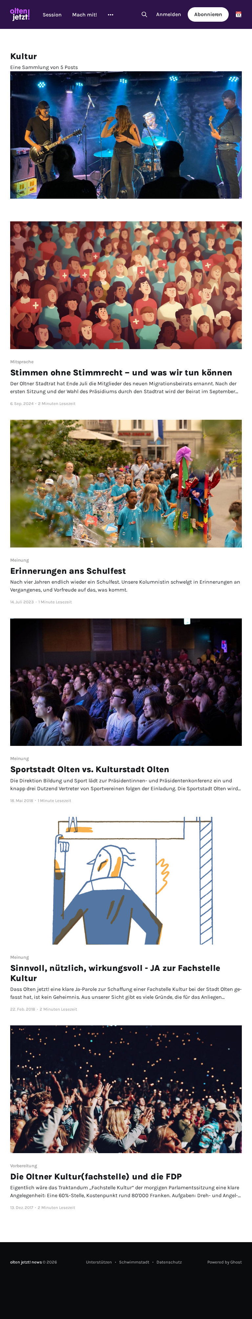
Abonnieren (208, 14)
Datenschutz (169, 1262)
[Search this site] (144, 14)
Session (52, 14)
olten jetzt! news (26, 1262)
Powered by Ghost (224, 1262)
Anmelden (168, 14)
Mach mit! (84, 14)
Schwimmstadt (134, 1262)
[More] (111, 15)
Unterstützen (99, 1262)
